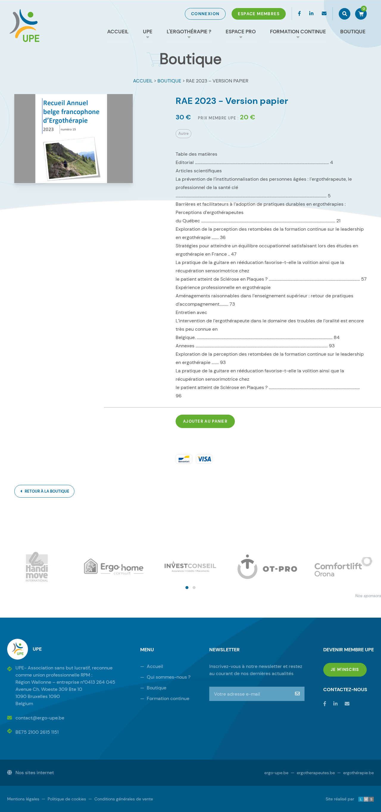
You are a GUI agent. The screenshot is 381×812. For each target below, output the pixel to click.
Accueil (118, 31)
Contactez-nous (345, 689)
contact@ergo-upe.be (39, 718)
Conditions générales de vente (120, 799)
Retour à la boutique (46, 491)
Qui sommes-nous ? (165, 677)
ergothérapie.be (355, 772)
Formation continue (298, 31)
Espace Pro (241, 31)
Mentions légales (23, 799)
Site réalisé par (344, 799)
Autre (183, 133)
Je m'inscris (349, 669)
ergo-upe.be (276, 772)
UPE (147, 31)
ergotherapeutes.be (313, 772)
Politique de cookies (64, 799)
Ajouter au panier (205, 421)
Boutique (353, 31)
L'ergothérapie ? (189, 31)
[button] (186, 588)
